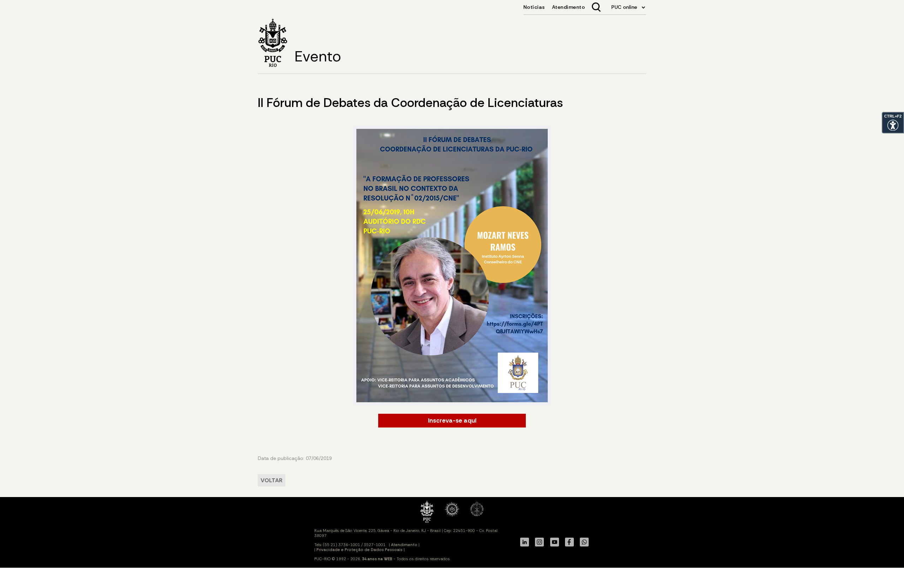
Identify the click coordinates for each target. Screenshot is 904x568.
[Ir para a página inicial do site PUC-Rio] (272, 43)
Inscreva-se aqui (452, 420)
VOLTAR (271, 480)
